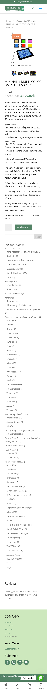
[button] (40, 678)
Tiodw (9, 397)
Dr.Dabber (11, 337)
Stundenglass (13, 434)
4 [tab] (30, 66)
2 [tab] (22, 66)
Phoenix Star (12, 417)
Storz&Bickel (12, 384)
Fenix (9, 346)
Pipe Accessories (20, 21)
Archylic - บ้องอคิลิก (13, 293)
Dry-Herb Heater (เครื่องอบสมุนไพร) (20, 317)
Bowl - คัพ (11, 256)
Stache (10, 380)
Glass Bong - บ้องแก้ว (14, 414)
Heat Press (10, 450)
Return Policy (8, 622)
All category (10, 281)
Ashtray (8, 297)
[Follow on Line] (20, 662)
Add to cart (23, 227)
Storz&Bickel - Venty (16, 533)
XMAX (9, 406)
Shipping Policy (9, 629)
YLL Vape (11, 410)
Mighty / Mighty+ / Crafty (18, 507)
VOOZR (10, 401)
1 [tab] (19, 66)
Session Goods (13, 422)
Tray (7, 567)
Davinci (10, 329)
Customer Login (12, 648)
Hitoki (9, 499)
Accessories (10, 248)
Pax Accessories (14, 516)
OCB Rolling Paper (15, 264)
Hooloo (10, 503)
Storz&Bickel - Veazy (16, 529)
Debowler (11, 301)
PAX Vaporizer (13, 371)
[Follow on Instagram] (13, 662)
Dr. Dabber (12, 473)
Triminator (11, 457)
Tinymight (11, 393)
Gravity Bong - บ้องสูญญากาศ (17, 430)
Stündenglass (13, 389)
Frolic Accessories (15, 486)
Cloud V (10, 324)
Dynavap (10, 341)
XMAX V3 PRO (13, 559)
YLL (8, 563)
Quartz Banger (13, 269)
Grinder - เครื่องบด (13, 445)
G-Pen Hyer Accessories (17, 495)
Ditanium (11, 333)
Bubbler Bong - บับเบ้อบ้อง (16, 305)
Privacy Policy (9, 626)
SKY (8, 426)
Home (8, 21)
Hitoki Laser (12, 354)
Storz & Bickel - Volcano (17, 524)
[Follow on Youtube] (26, 662)
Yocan (9, 277)
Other (9, 367)
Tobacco (10, 289)
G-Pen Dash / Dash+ (16, 490)
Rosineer (11, 453)
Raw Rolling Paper (15, 273)
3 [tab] (26, 66)
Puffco (9, 376)
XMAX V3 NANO (13, 554)
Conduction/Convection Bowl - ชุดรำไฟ (22, 309)
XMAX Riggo (12, 546)
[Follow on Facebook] (7, 662)
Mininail (31, 21)
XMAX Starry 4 (13, 550)
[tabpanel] (23, 49)
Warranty (7, 633)
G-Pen (9, 350)
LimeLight (11, 359)
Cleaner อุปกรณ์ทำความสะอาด (20, 260)
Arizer (9, 320)
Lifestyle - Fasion (14, 285)
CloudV (10, 469)
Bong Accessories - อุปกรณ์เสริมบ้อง (22, 251)
